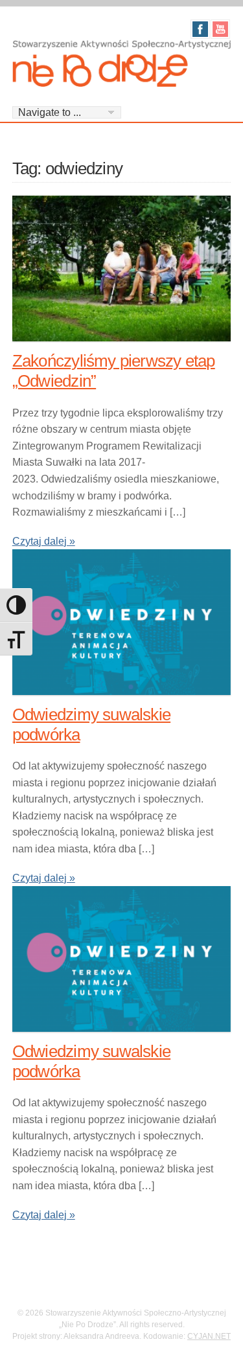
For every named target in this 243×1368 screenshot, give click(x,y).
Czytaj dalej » (43, 541)
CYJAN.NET (209, 1336)
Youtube (220, 29)
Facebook (200, 29)
